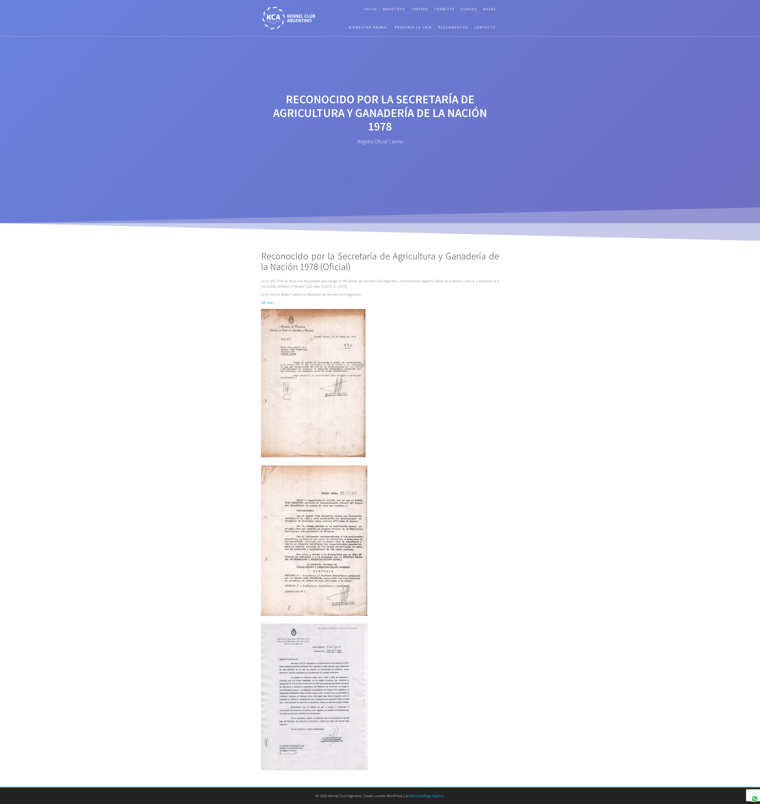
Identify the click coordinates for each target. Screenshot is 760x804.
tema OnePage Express (426, 796)
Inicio (370, 9)
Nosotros (394, 9)
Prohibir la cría (413, 27)
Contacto (485, 27)
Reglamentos (453, 27)
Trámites (444, 9)
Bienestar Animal (368, 27)
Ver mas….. (270, 302)
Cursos (469, 9)
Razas (489, 9)
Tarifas (419, 9)
